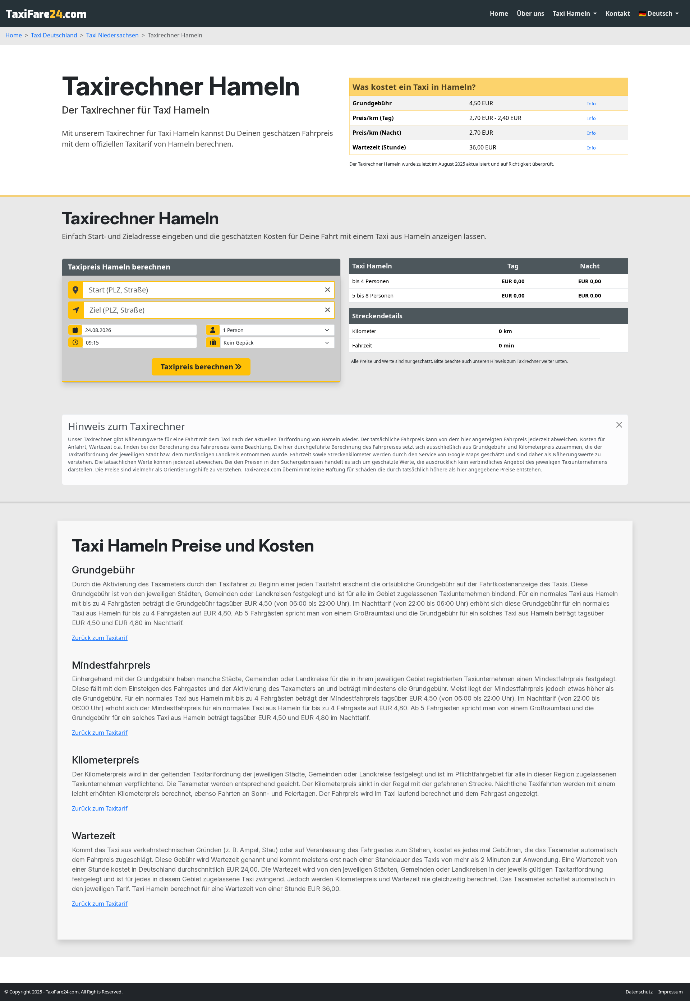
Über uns (530, 13)
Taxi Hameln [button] (572, 13)
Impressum (670, 991)
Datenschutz (639, 991)
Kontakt (618, 13)
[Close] (619, 425)
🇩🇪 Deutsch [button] (656, 13)
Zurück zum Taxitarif (100, 638)
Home (499, 13)
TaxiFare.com (46, 14)
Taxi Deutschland (54, 35)
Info (591, 103)
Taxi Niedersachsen (112, 35)
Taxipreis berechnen (198, 367)
